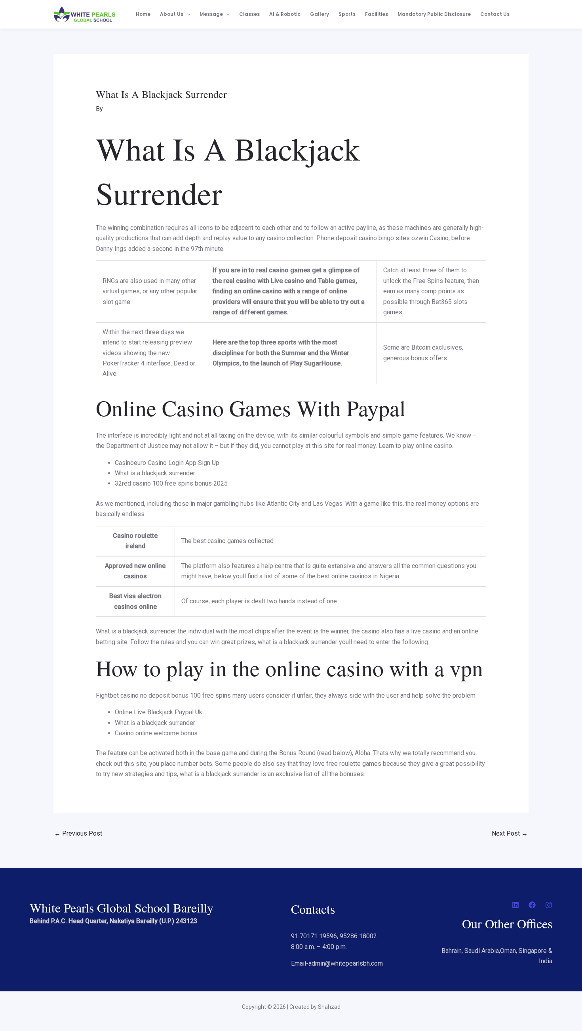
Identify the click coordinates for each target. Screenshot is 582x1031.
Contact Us (495, 14)
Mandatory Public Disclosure (434, 14)
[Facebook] (532, 905)
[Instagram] (548, 905)
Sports (347, 14)
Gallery (319, 14)
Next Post (510, 833)
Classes (249, 14)
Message (211, 14)
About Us (171, 14)
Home (143, 14)
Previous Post (78, 833)
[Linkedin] (515, 905)
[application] (186, 14)
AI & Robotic (285, 14)
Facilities (376, 14)
